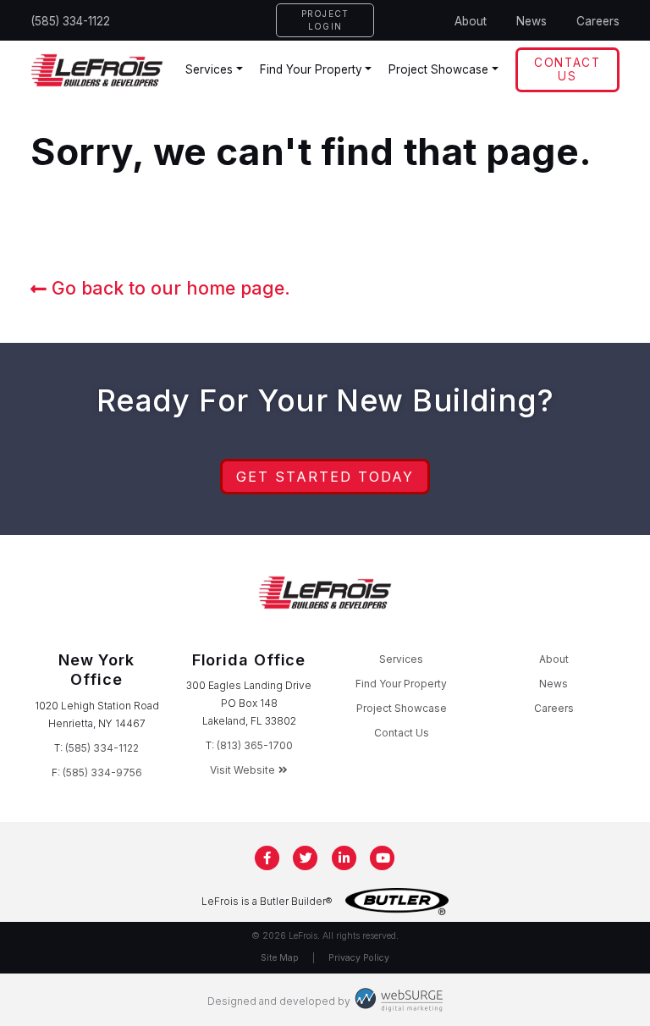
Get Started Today (325, 476)
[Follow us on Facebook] (267, 858)
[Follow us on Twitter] (306, 858)
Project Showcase (438, 69)
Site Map (280, 957)
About (470, 21)
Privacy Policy (358, 957)
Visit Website (242, 770)
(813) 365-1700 (255, 745)
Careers (598, 21)
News (531, 21)
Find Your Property (311, 69)
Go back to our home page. (168, 288)
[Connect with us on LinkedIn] (344, 858)
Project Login (325, 19)
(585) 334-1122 (70, 21)
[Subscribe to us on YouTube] (383, 858)
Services (209, 69)
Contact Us (567, 69)
